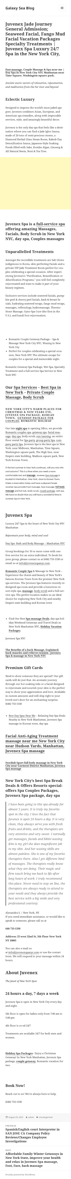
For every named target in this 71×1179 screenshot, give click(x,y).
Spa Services (25, 387)
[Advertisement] (35, 183)
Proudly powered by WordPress (20, 1174)
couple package (47, 491)
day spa (16, 436)
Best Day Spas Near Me (22, 715)
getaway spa (39, 432)
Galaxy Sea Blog (19, 7)
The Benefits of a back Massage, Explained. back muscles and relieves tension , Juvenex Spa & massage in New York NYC (33, 652)
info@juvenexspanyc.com (34, 563)
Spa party (29, 440)
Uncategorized (46, 1117)
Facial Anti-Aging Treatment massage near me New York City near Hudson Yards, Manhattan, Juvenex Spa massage (35, 743)
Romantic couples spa (18, 432)
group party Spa (45, 440)
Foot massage (13, 69)
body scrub (40, 590)
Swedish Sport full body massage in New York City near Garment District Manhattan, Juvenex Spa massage (35, 765)
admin (31, 1117)
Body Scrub (33, 397)
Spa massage (51, 475)
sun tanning (43, 436)
